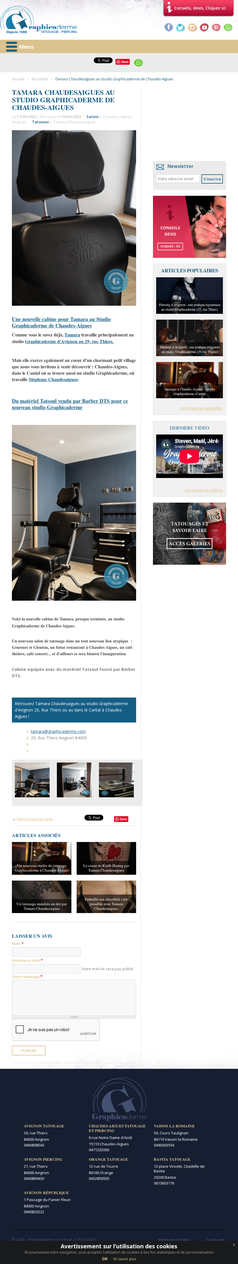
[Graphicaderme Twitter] (180, 27)
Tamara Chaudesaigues (74, 121)
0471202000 (99, 1149)
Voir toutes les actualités (201, 408)
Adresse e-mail (27, 960)
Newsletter (180, 166)
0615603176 (164, 1183)
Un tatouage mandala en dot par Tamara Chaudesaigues (42, 906)
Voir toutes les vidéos (204, 489)
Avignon (19, 121)
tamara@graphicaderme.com (58, 731)
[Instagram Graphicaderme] (192, 27)
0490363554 (164, 1145)
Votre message (27, 976)
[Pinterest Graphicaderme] (216, 27)
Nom (18, 943)
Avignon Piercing (43, 1159)
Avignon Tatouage (44, 1126)
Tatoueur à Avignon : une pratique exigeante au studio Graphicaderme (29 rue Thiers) (190, 349)
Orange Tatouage (108, 1159)
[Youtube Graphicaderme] (204, 27)
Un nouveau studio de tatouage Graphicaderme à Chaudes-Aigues (41, 868)
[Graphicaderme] (38, 20)
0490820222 (34, 1211)
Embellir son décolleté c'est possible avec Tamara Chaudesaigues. (106, 904)
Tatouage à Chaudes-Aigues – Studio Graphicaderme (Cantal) (189, 391)
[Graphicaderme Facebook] (168, 27)
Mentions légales (174, 1239)
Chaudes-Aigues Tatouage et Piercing (117, 1128)
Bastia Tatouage (172, 1159)
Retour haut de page (35, 818)
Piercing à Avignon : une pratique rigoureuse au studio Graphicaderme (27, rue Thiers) (189, 307)
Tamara (72, 334)
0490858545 (34, 1145)
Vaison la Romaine (174, 1126)
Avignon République (46, 1193)
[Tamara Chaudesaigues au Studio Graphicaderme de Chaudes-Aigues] (32, 779)
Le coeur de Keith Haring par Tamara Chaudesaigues (106, 868)
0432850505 (99, 1178)
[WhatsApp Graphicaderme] (228, 27)
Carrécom (215, 1239)
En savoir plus (124, 1258)
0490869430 (34, 1178)
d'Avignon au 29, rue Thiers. (69, 341)
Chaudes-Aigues (117, 116)
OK (105, 1258)
